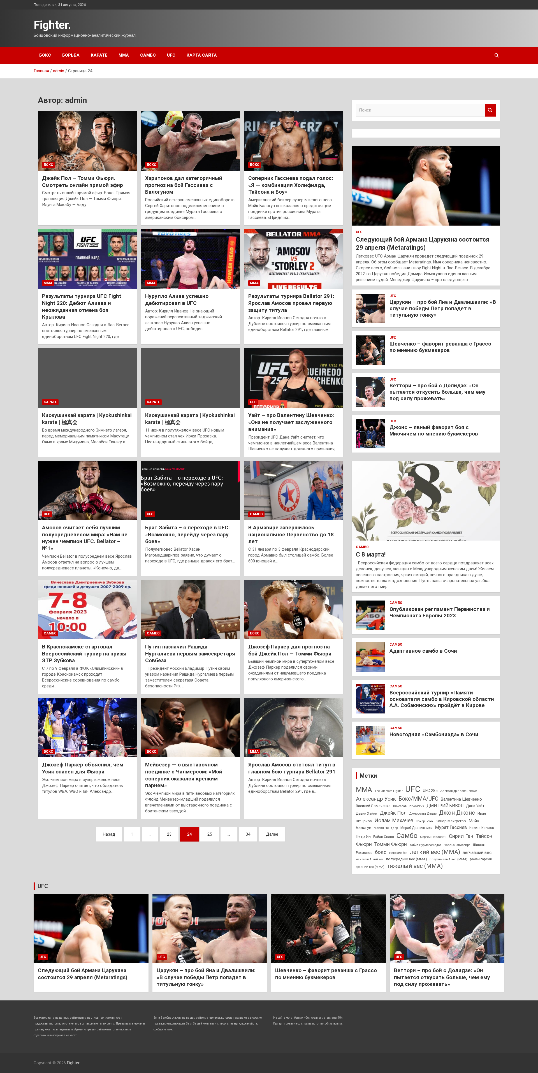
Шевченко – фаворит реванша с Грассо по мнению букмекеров (440, 346)
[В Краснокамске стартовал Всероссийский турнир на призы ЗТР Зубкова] (87, 609)
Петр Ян (363, 836)
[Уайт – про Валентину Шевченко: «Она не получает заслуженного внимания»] (294, 378)
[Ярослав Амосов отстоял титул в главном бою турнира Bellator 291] (294, 727)
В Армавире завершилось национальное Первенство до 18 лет (291, 534)
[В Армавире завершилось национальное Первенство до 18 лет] (294, 490)
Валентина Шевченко (461, 799)
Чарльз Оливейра (457, 845)
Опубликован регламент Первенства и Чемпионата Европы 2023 (439, 612)
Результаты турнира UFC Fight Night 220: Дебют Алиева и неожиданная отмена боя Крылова (81, 306)
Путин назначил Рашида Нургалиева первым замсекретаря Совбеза (190, 653)
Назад (109, 834)
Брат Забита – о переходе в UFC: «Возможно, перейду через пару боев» (187, 534)
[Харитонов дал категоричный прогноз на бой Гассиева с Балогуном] (190, 141)
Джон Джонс (457, 812)
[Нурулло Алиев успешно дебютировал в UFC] (190, 259)
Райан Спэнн (383, 837)
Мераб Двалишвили (416, 828)
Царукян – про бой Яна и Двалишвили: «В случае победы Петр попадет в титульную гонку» (442, 308)
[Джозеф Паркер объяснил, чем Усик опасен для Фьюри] (87, 727)
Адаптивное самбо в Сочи (423, 651)
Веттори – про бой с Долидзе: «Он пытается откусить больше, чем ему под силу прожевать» (437, 392)
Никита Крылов (481, 828)
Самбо (148, 55)
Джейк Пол (393, 813)
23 (169, 834)
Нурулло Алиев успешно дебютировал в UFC (176, 299)
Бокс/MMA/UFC (418, 799)
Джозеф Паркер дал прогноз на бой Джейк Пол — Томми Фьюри (289, 650)
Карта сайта (202, 55)
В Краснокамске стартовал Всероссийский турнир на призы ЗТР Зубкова (84, 653)
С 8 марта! (371, 554)
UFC (171, 55)
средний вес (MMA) (370, 867)
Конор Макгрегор (451, 821)
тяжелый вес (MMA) (415, 866)
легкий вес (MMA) (435, 852)
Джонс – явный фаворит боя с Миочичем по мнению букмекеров (433, 430)
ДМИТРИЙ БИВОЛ (444, 805)
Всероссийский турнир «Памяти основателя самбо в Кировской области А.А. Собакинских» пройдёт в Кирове (441, 699)
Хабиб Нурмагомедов (425, 845)
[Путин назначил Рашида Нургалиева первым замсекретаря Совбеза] (190, 609)
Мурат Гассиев (451, 827)
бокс (380, 852)
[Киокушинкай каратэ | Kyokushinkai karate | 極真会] (87, 378)
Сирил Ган (461, 836)
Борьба (71, 55)
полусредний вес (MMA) (406, 859)
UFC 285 (430, 790)
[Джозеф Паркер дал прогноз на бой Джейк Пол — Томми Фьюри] (294, 609)
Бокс (45, 55)
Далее (272, 834)
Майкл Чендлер (386, 828)
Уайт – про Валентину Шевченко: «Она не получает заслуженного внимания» (291, 422)
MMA (364, 789)
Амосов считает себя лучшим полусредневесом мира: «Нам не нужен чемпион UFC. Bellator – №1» (84, 537)
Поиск (490, 110)
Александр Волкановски (458, 791)
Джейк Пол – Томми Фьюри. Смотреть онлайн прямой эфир (82, 181)
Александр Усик (376, 799)
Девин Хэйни (366, 813)
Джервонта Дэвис (423, 813)
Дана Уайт (475, 805)
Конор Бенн (424, 821)
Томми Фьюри (390, 844)
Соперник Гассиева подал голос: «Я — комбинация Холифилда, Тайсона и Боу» (290, 185)
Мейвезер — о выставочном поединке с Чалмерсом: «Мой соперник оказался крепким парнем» (183, 775)
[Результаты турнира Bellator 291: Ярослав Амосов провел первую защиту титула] (294, 259)
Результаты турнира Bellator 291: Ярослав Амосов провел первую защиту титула (291, 303)
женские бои (398, 853)
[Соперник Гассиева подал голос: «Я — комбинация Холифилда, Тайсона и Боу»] (294, 141)
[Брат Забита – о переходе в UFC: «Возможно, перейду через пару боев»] (190, 490)
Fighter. (52, 25)
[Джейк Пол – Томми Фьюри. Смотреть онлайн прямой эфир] (87, 141)
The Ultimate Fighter (389, 791)
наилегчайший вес (370, 859)
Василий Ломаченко (373, 806)
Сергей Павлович (433, 837)
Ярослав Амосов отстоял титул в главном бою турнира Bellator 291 (291, 768)
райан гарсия (481, 859)
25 (209, 834)
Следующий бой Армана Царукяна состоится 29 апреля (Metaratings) (82, 974)
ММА (124, 55)
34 (248, 834)
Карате (99, 55)
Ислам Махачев (393, 820)
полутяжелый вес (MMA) (448, 859)
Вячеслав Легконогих (408, 806)
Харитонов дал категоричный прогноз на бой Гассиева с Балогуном (183, 185)
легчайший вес (477, 852)
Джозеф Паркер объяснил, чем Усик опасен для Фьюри (82, 768)
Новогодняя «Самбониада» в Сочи (433, 734)
